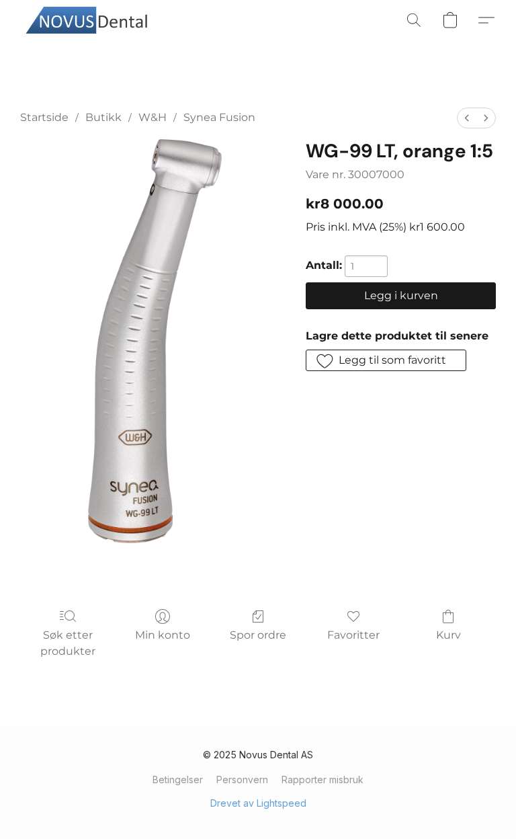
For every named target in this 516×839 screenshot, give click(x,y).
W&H (152, 117)
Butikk (103, 117)
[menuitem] (467, 118)
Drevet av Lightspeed (258, 803)
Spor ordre (258, 635)
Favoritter (353, 635)
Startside (44, 117)
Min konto (162, 635)
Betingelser (178, 779)
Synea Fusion (219, 117)
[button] (91, 20)
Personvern (242, 779)
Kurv (448, 635)
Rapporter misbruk (322, 779)
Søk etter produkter (67, 643)
